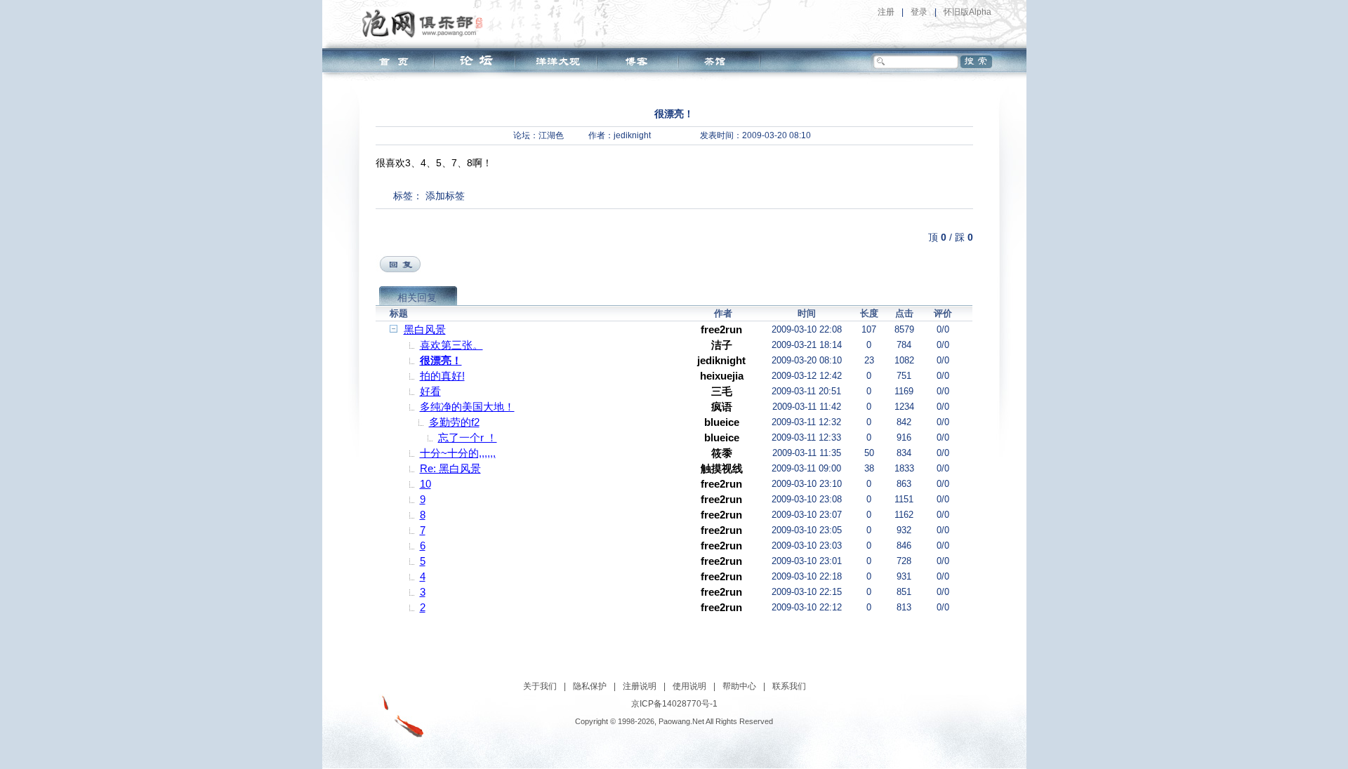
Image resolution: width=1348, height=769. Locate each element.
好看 (430, 391)
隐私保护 (590, 686)
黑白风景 (425, 329)
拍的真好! (442, 376)
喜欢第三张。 (451, 345)
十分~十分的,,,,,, (458, 453)
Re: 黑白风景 (450, 468)
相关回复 (417, 297)
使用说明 (689, 686)
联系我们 (789, 686)
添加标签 (445, 195)
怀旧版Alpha (967, 12)
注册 (886, 12)
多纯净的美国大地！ (467, 407)
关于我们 (540, 686)
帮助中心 (739, 686)
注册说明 (639, 686)
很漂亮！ (441, 360)
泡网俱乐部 (426, 23)
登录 (919, 12)
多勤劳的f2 (454, 422)
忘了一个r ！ (467, 437)
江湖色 (551, 135)
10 (425, 484)
